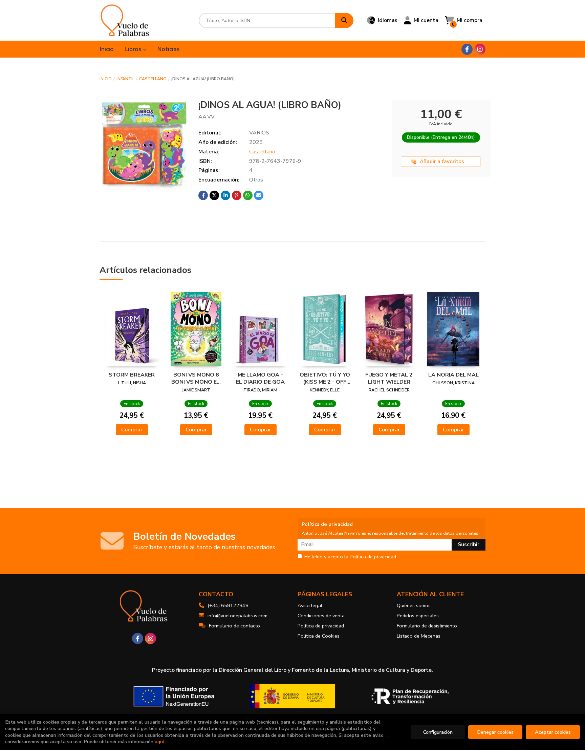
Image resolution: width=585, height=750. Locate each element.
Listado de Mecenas (418, 636)
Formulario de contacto (234, 625)
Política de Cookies (319, 636)
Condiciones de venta (321, 615)
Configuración (438, 732)
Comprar (132, 429)
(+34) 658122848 (228, 605)
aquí (159, 741)
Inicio (106, 79)
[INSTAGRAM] (479, 49)
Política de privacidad (321, 625)
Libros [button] (134, 49)
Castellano (153, 79)
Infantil (125, 79)
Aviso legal (310, 605)
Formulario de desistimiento (427, 625)
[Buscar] (344, 20)
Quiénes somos (414, 605)
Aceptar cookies (553, 732)
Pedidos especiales (418, 615)
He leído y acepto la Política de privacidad (350, 557)
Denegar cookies (495, 732)
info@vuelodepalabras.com (237, 615)
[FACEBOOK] (467, 49)
